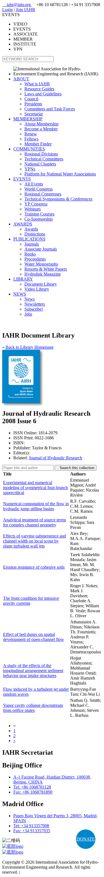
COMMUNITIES (29, 149)
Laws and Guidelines (43, 93)
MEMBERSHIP (27, 119)
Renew (30, 134)
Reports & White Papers (45, 269)
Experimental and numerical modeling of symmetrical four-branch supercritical (35, 487)
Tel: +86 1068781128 (32, 787)
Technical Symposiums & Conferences (58, 199)
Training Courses (39, 214)
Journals (31, 244)
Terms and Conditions (40, 872)
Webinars (32, 209)
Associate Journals (40, 249)
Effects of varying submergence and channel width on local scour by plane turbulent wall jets (34, 541)
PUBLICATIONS (29, 239)
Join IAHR (25, 9)
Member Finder (38, 144)
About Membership (41, 124)
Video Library (36, 289)
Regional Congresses (42, 194)
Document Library (40, 284)
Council (31, 98)
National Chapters (40, 164)
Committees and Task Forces (49, 108)
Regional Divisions (41, 154)
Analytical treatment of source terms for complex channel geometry (34, 522)
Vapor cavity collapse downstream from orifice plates (33, 708)
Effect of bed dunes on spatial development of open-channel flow (33, 637)
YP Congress (35, 204)
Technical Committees (43, 159)
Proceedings (35, 259)
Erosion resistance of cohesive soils (34, 567)
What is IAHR (37, 83)
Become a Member (41, 129)
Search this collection (75, 468)
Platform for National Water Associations (60, 174)
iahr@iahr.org (17, 4)
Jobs (28, 314)
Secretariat (33, 114)
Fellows (31, 139)
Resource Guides (39, 88)
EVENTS (22, 179)
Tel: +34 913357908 (31, 825)
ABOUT (21, 78)
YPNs (29, 169)
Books (30, 254)
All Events (33, 184)
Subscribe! (33, 309)
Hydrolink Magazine (42, 274)
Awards (31, 229)
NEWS (19, 294)
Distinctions (34, 234)
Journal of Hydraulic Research (55, 457)
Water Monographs (41, 264)
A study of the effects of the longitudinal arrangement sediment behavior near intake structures (33, 670)
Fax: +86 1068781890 (32, 792)
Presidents (33, 103)
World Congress (38, 189)
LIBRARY (23, 279)
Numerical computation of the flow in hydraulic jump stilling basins (36, 506)
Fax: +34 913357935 (31, 830)
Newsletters (34, 304)
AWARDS (22, 224)
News (29, 299)
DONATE (86, 839)
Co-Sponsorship (38, 219)
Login (7, 9)
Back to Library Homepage (30, 347)
